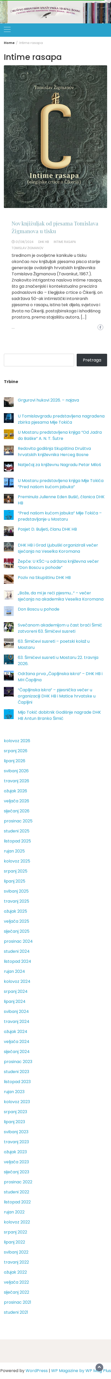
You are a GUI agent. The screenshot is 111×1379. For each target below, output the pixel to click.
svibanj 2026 (16, 771)
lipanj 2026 (14, 761)
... (13, 327)
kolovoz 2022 (17, 1222)
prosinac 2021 (17, 1302)
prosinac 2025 (18, 821)
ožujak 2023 (15, 1152)
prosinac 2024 (18, 941)
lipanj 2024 (15, 1001)
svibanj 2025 (16, 891)
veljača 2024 (16, 1042)
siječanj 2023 (16, 1172)
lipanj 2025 (14, 881)
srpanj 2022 (15, 1232)
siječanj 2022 (16, 1292)
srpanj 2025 (15, 871)
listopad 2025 (17, 841)
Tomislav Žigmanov (27, 248)
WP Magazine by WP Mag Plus (81, 1371)
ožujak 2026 (15, 791)
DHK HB (43, 242)
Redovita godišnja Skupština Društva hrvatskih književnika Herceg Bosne (54, 452)
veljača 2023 (16, 1162)
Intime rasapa (65, 242)
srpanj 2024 (16, 991)
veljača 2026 (16, 801)
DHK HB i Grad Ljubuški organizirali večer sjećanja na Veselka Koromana (58, 548)
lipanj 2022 (14, 1242)
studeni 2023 (16, 1072)
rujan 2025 (14, 851)
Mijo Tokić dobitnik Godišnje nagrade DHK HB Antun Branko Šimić (59, 715)
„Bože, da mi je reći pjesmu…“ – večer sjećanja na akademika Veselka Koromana (61, 596)
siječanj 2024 (17, 1052)
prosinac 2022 (18, 1182)
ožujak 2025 (15, 911)
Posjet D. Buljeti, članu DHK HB (47, 529)
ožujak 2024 (15, 1032)
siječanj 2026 (16, 811)
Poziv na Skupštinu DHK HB (44, 577)
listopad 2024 (17, 961)
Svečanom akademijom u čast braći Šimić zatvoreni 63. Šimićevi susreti (60, 628)
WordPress (37, 1371)
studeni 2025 (16, 831)
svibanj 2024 (16, 1011)
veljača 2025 (16, 921)
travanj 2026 (16, 781)
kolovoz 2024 (17, 981)
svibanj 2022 (16, 1252)
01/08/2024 (24, 242)
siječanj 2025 (16, 931)
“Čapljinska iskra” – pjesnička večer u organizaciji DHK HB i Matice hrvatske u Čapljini (57, 696)
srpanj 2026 (15, 751)
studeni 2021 (16, 1312)
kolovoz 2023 (17, 1102)
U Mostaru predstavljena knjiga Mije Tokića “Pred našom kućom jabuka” (61, 484)
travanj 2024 (16, 1021)
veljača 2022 (16, 1282)
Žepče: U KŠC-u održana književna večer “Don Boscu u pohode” (58, 564)
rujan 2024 (14, 971)
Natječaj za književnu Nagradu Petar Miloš (59, 465)
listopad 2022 (17, 1202)
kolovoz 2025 (17, 861)
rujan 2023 (14, 1092)
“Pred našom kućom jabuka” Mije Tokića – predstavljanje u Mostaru (60, 516)
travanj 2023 (16, 1142)
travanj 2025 (16, 901)
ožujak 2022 (15, 1272)
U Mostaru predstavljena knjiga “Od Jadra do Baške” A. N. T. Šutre (60, 435)
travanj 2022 (16, 1262)
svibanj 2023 (16, 1132)
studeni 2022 (16, 1192)
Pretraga (92, 360)
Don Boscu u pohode (38, 609)
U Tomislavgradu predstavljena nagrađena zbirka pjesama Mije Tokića (61, 419)
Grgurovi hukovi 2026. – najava (48, 400)
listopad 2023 (17, 1082)
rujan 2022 (14, 1212)
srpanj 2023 (15, 1112)
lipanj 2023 (14, 1122)
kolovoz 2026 (17, 741)
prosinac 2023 (18, 1062)
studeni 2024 (17, 951)
